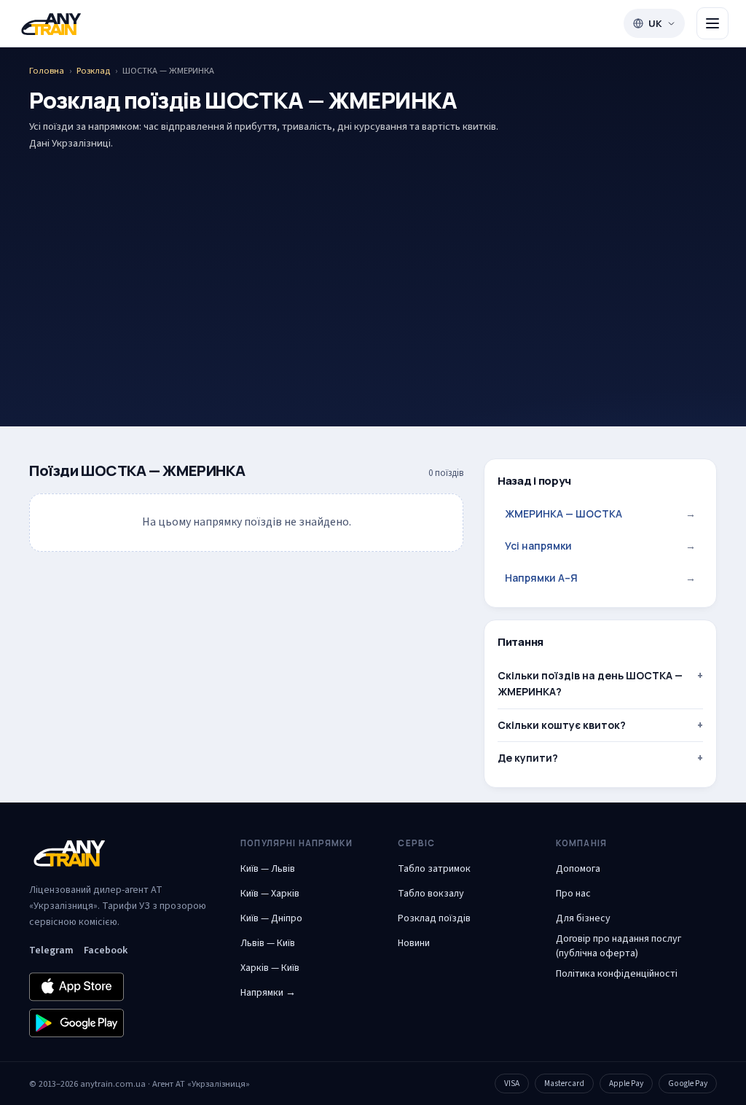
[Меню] (712, 23)
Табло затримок (434, 869)
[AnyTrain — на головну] (51, 23)
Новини (414, 943)
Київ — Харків (269, 893)
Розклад (93, 70)
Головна (46, 70)
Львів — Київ (267, 943)
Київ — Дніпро (271, 918)
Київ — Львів (267, 869)
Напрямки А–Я (600, 578)
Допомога (578, 869)
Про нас (573, 893)
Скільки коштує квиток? (562, 725)
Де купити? (528, 758)
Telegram (51, 950)
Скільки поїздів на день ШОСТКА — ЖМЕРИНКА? (590, 683)
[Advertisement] (373, 266)
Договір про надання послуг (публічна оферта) (618, 946)
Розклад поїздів (434, 918)
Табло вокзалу (431, 893)
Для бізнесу (583, 918)
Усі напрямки (600, 545)
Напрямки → (268, 992)
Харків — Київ (269, 968)
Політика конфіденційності (617, 974)
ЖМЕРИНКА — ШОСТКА (600, 513)
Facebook (105, 950)
